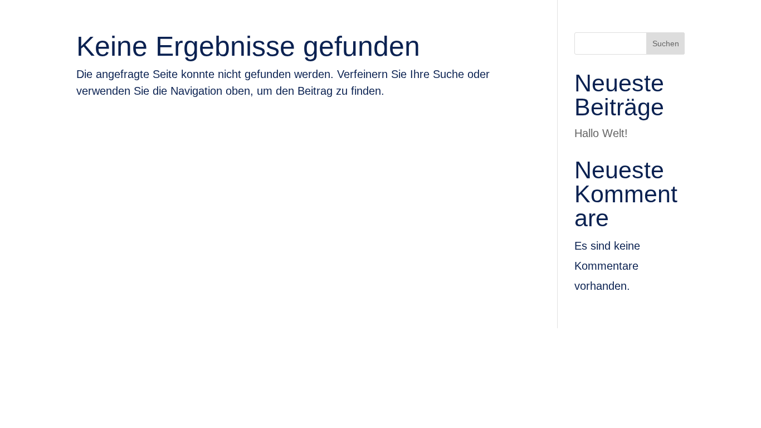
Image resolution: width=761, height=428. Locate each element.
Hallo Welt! (601, 133)
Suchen (665, 43)
